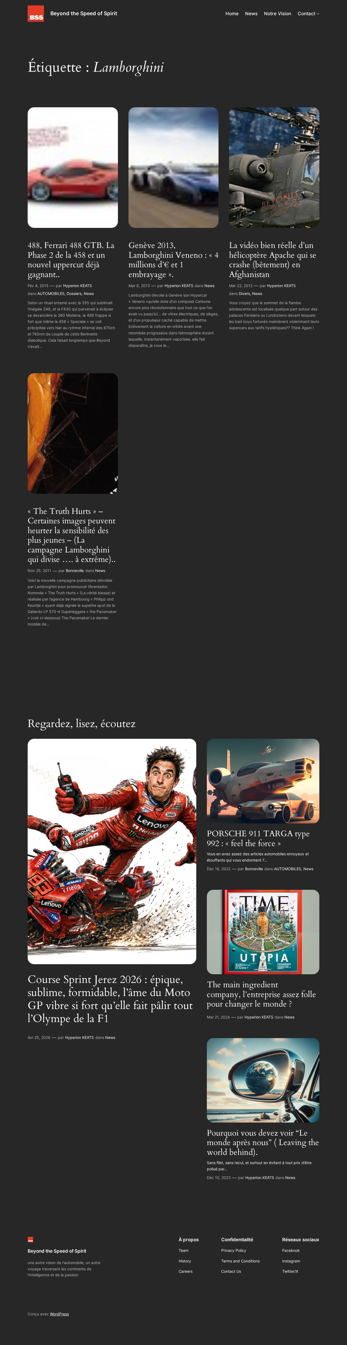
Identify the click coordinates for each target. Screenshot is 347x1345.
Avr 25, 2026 (39, 1037)
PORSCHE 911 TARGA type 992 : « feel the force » (258, 839)
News (89, 293)
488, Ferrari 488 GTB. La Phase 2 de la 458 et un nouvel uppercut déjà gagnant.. (71, 260)
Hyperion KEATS (77, 285)
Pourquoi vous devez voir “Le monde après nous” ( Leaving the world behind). (263, 1143)
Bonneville (75, 570)
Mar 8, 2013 (139, 285)
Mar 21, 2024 (218, 1017)
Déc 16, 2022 (218, 868)
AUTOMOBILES (51, 293)
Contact (306, 13)
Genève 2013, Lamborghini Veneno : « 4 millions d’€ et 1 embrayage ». (173, 260)
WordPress (59, 1314)
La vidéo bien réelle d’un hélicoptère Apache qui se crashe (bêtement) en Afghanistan (272, 260)
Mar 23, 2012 (240, 285)
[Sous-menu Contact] (318, 13)
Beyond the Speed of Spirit (83, 13)
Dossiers (74, 293)
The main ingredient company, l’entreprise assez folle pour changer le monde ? (261, 994)
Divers (244, 293)
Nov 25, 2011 (39, 570)
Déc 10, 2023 (219, 1177)
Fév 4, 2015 (38, 285)
